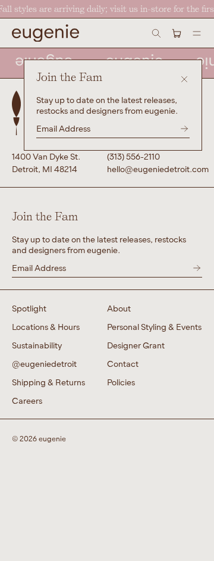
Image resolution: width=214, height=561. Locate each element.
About (119, 308)
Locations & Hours (46, 327)
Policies (121, 382)
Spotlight (29, 308)
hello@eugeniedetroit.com (154, 169)
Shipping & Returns (48, 382)
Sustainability (37, 345)
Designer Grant (136, 345)
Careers (27, 400)
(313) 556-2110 (133, 156)
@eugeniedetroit (44, 364)
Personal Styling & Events (154, 327)
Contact (123, 364)
